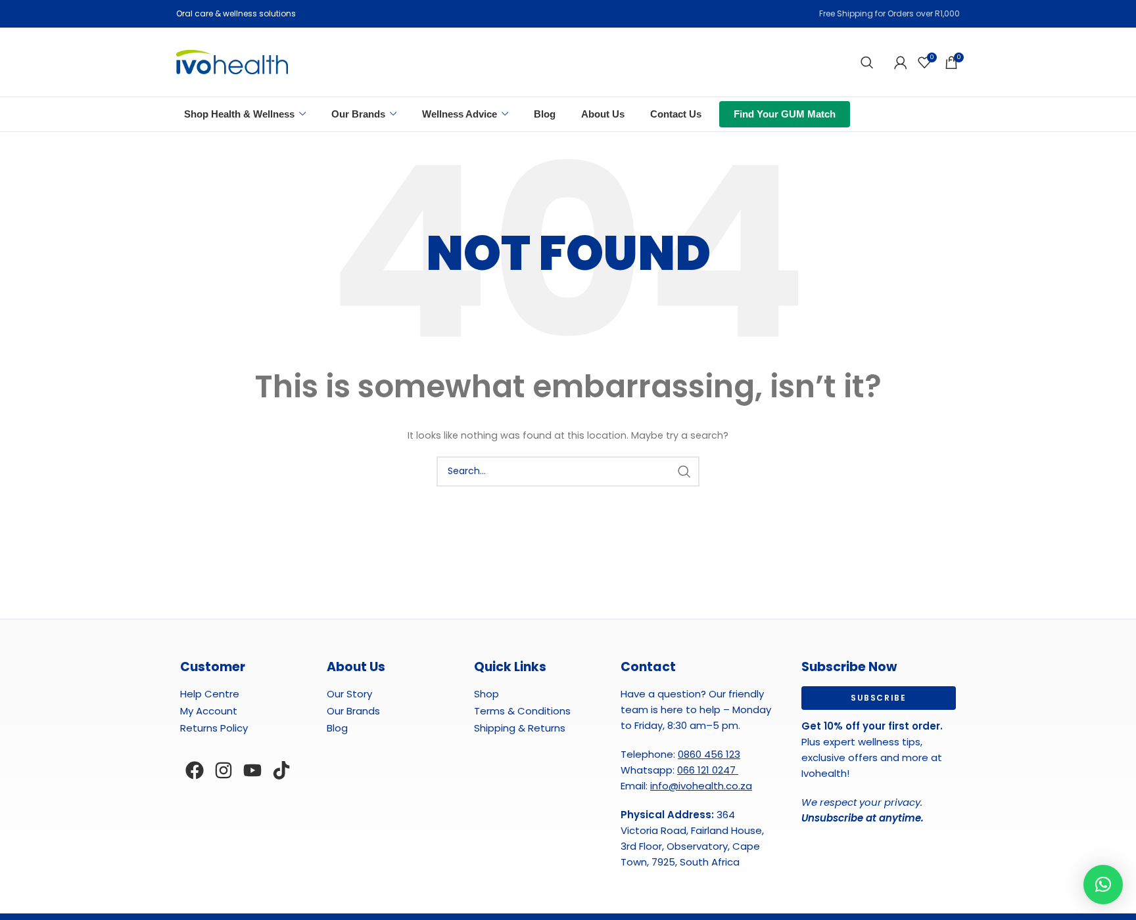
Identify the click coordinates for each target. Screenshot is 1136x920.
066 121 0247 (707, 770)
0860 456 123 (709, 754)
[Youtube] (252, 770)
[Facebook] (194, 770)
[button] (1103, 884)
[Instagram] (223, 770)
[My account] (900, 62)
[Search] (867, 62)
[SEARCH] (684, 471)
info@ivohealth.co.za (701, 786)
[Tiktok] (281, 770)
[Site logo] (232, 61)
